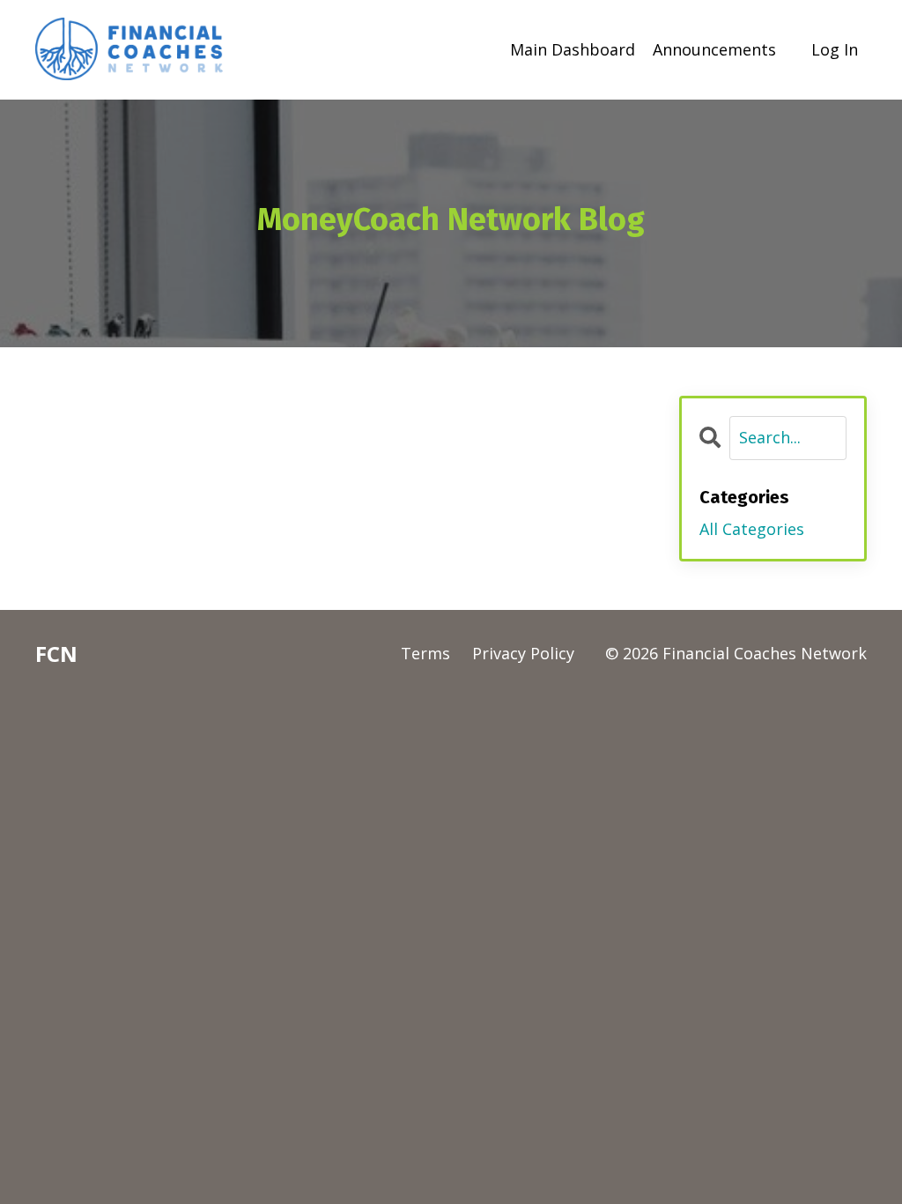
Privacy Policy (523, 653)
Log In (834, 49)
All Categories (751, 528)
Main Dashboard (572, 49)
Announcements (714, 49)
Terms (425, 653)
